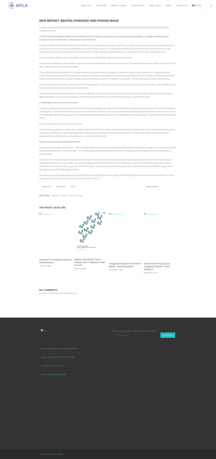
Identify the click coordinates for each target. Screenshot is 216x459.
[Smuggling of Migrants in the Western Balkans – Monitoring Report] (125, 236)
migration (64, 195)
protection (78, 195)
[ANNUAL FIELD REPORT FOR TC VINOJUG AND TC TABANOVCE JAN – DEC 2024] (90, 234)
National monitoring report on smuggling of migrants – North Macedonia (157, 266)
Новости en (46, 186)
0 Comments (60, 186)
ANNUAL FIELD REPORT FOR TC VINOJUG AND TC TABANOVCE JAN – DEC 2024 (90, 262)
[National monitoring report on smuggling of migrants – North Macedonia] (160, 236)
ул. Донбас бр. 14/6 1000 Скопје (61, 357)
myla (71, 195)
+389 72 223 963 (56, 366)
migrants (55, 195)
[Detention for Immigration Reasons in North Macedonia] (55, 234)
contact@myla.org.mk (57, 374)
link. (98, 178)
